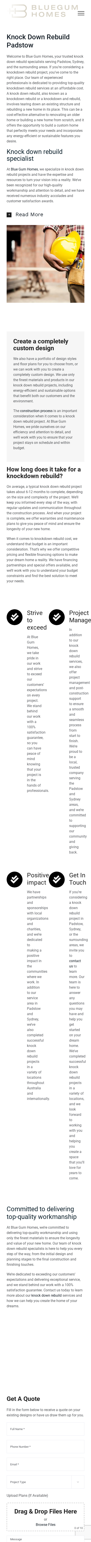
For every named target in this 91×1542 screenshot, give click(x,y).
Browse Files (45, 1525)
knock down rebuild (46, 1295)
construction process (36, 411)
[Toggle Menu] (81, 13)
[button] (45, 214)
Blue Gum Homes (24, 169)
